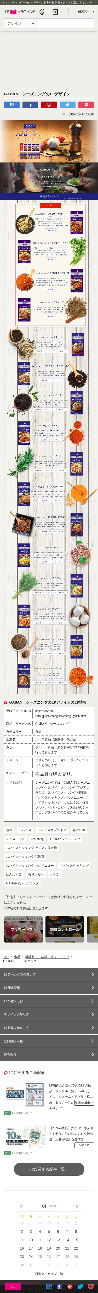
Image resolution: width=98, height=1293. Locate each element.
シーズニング (15, 839)
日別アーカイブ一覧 (49, 1274)
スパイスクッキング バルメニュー (30, 865)
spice (9, 830)
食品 (17, 957)
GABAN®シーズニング (22, 883)
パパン (55, 874)
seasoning (37, 839)
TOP (6, 957)
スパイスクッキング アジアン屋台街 (31, 848)
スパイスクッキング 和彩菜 (25, 857)
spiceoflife (79, 830)
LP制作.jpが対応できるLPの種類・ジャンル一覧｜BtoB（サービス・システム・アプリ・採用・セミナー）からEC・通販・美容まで (71, 1092)
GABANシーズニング (65, 839)
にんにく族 (14, 874)
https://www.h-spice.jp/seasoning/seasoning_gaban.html (60, 713)
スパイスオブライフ (52, 830)
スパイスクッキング (74, 865)
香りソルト (36, 874)
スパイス (25, 830)
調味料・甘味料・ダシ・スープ (47, 957)
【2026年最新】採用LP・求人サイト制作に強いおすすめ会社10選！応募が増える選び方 (71, 1133)
